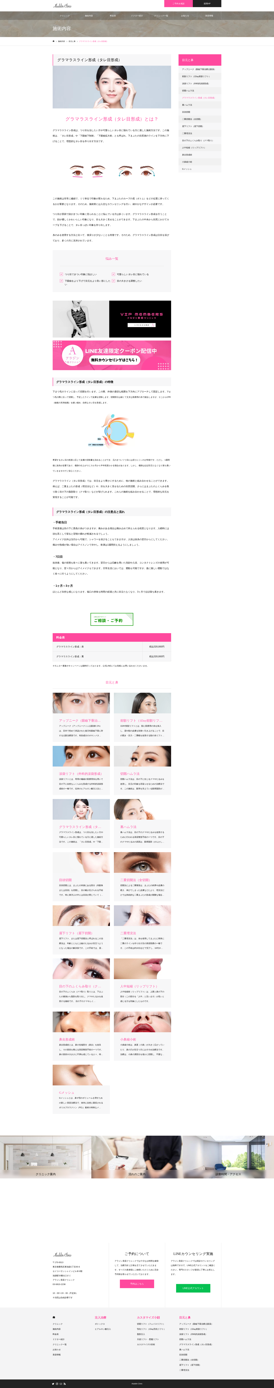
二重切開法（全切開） (192, 119)
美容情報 (209, 16)
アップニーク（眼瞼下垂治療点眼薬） (199, 69)
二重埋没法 (187, 133)
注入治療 (100, 1317)
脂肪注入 (141, 1334)
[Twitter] (53, 1383)
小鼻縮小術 (187, 162)
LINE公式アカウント (193, 1288)
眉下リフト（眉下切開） (193, 126)
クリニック (65, 16)
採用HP (207, 3)
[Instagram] (57, 1383)
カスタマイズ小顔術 (146, 1344)
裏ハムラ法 (187, 105)
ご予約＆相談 (179, 3)
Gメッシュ (187, 169)
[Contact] (60, 1383)
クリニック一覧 (161, 16)
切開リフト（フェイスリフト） (151, 1324)
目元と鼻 (185, 1317)
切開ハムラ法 (188, 90)
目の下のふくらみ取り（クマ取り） (198, 140)
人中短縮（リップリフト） (194, 147)
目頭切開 (186, 112)
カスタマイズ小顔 (148, 1317)
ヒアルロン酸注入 (103, 1329)
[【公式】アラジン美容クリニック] (63, 5)
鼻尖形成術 (187, 155)
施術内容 (89, 16)
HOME (54, 1317)
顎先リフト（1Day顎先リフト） (151, 1329)
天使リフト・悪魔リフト (148, 1339)
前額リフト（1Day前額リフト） (196, 76)
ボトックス (100, 1324)
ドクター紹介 (137, 16)
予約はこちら (137, 1284)
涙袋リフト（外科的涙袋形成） (196, 83)
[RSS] (64, 1383)
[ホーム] (53, 41)
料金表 (113, 16)
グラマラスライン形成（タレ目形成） (199, 98)
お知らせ (185, 16)
